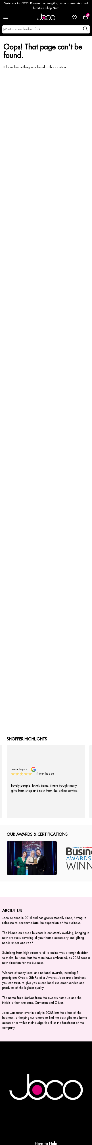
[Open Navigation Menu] (5, 17)
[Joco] (46, 17)
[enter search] (85, 29)
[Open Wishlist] (74, 17)
